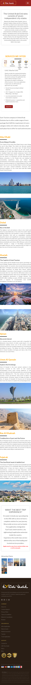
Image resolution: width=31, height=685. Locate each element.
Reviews (3, 619)
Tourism (3, 634)
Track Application (5, 636)
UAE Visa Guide (5, 646)
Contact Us (4, 643)
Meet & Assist (4, 629)
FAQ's (2, 648)
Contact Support (5, 609)
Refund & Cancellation (6, 617)
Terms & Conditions (6, 614)
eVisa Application (5, 626)
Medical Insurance (5, 631)
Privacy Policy (4, 612)
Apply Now (9, 106)
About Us (3, 607)
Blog (2, 651)
